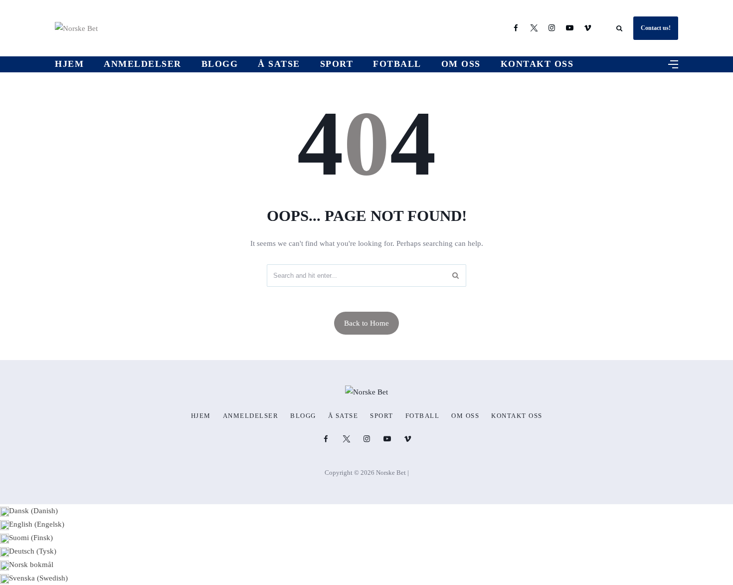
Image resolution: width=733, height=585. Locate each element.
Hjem (69, 64)
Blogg (219, 64)
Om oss (461, 64)
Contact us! (656, 27)
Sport (337, 64)
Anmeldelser (143, 64)
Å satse (279, 64)
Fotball (397, 64)
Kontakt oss (537, 64)
